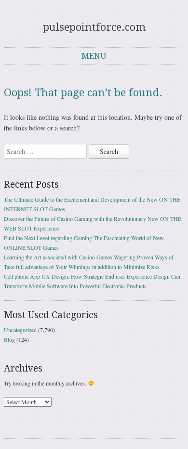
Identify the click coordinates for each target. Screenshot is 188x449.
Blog (9, 339)
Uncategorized (20, 330)
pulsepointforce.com (94, 27)
